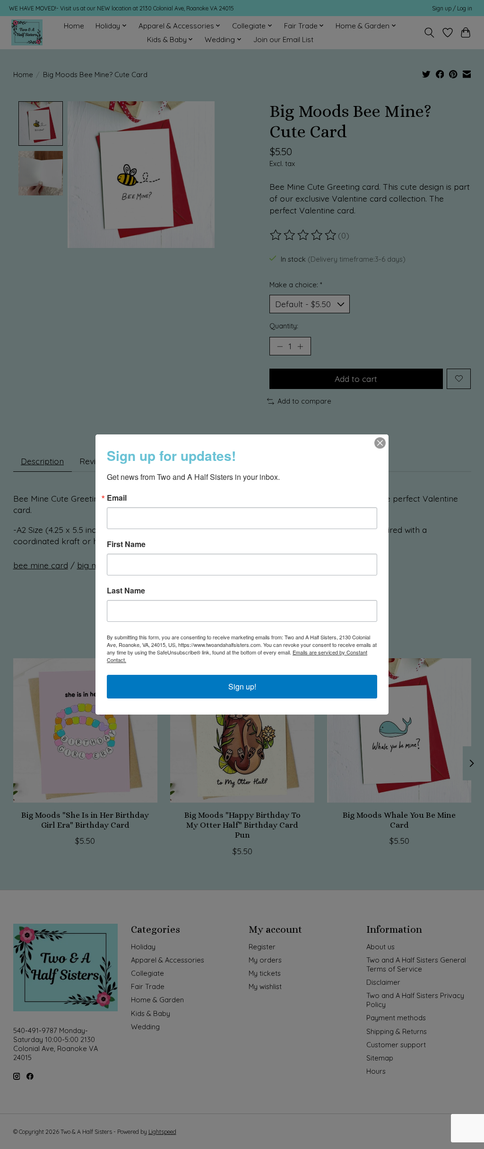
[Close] (380, 443)
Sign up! (242, 686)
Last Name (126, 590)
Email (117, 498)
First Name (126, 544)
